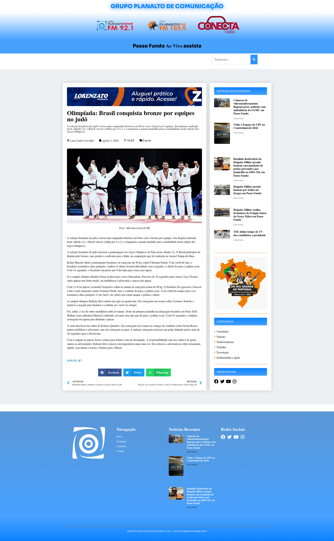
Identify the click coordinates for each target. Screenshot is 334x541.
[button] (110, 372)
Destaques (121, 441)
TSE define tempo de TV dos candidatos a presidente (249, 233)
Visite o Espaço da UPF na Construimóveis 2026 (249, 126)
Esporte (147, 140)
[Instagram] (242, 437)
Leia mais (238, 118)
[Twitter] (229, 437)
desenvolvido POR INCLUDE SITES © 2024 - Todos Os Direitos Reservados (167, 531)
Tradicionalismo (119, 59)
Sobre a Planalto (160, 59)
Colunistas (140, 59)
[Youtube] (236, 437)
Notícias (89, 59)
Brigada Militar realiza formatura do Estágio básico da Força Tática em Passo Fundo (250, 215)
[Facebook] (223, 437)
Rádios (101, 59)
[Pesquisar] (253, 59)
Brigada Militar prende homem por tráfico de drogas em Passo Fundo (247, 189)
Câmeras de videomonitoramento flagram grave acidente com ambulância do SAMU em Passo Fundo (249, 106)
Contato (178, 59)
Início (77, 59)
